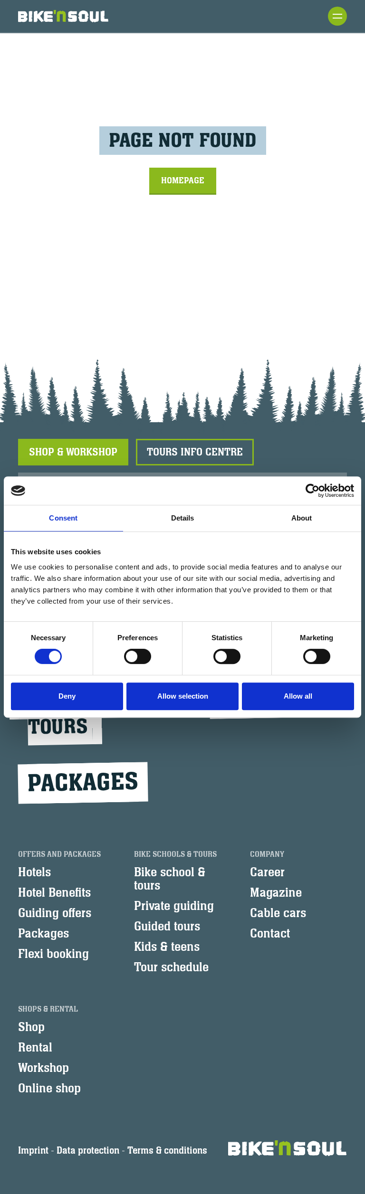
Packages (83, 782)
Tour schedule (171, 967)
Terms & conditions (167, 1150)
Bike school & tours (169, 879)
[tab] (73, 452)
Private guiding (174, 906)
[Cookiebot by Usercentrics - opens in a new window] (312, 490)
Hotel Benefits (54, 893)
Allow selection (182, 696)
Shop (31, 1027)
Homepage (182, 180)
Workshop (43, 1068)
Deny (67, 696)
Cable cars (278, 913)
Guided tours (167, 926)
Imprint (33, 1150)
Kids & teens (167, 947)
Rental (35, 1047)
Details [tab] (182, 518)
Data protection (88, 1150)
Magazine (276, 893)
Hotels (34, 872)
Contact (270, 933)
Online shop (49, 1088)
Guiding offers (54, 913)
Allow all (298, 696)
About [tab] (301, 518)
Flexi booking (53, 954)
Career (267, 872)
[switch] (137, 656)
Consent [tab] (63, 518)
